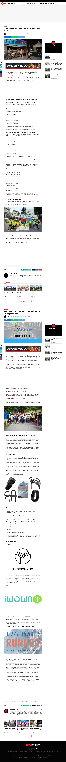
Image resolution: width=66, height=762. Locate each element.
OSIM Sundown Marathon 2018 (13, 77)
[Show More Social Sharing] (26, 37)
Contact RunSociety (28, 751)
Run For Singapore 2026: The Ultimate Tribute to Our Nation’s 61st (23, 729)
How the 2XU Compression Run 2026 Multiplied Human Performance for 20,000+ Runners (9, 294)
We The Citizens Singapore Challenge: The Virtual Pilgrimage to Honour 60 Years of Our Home (23, 294)
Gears (16, 0)
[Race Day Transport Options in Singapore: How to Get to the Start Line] (47, 76)
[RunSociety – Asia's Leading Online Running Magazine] (8, 3)
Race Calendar (29, 3)
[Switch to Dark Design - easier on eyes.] (62, 3)
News (2, 0)
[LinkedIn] (1, 74)
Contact (57, 3)
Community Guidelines (38, 751)
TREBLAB (34, 701)
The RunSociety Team (11, 33)
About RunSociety (13, 751)
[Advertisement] (33, 13)
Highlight (25, 0)
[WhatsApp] (1, 67)
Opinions (38, 0)
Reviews (45, 0)
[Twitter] (1, 70)
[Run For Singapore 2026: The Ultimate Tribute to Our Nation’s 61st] (23, 723)
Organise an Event (43, 3)
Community (6, 0)
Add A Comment (23, 301)
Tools (23, 3)
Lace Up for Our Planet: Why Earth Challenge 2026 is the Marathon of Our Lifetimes (35, 294)
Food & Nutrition (11, 0)
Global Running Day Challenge (11, 394)
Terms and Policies (33, 753)
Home (18, 3)
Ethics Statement (47, 751)
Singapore (30, 701)
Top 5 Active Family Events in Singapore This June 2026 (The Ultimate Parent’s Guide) (35, 729)
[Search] (64, 3)
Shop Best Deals (51, 3)
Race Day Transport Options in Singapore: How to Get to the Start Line (56, 76)
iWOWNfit (26, 701)
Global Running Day (7, 701)
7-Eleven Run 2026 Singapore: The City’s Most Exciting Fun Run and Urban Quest (10, 729)
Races (42, 0)
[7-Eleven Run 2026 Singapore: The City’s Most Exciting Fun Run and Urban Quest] (10, 723)
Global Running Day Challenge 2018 (17, 701)
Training (49, 0)
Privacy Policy (55, 751)
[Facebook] (1, 65)
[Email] (1, 72)
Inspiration (29, 0)
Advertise (21, 751)
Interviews (34, 0)
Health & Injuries (20, 0)
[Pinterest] (1, 76)
